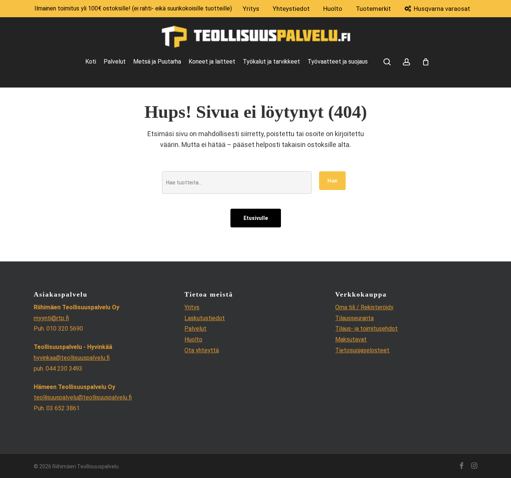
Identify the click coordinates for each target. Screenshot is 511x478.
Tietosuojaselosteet (362, 350)
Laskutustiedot (204, 318)
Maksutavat (351, 339)
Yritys (191, 307)
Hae (332, 180)
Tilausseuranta (354, 318)
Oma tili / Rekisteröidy (364, 307)
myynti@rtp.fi (51, 318)
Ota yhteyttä (201, 350)
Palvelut (195, 328)
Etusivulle (256, 218)
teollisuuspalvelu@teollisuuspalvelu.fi (83, 397)
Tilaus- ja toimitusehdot (366, 328)
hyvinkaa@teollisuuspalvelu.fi (72, 357)
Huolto (193, 339)
